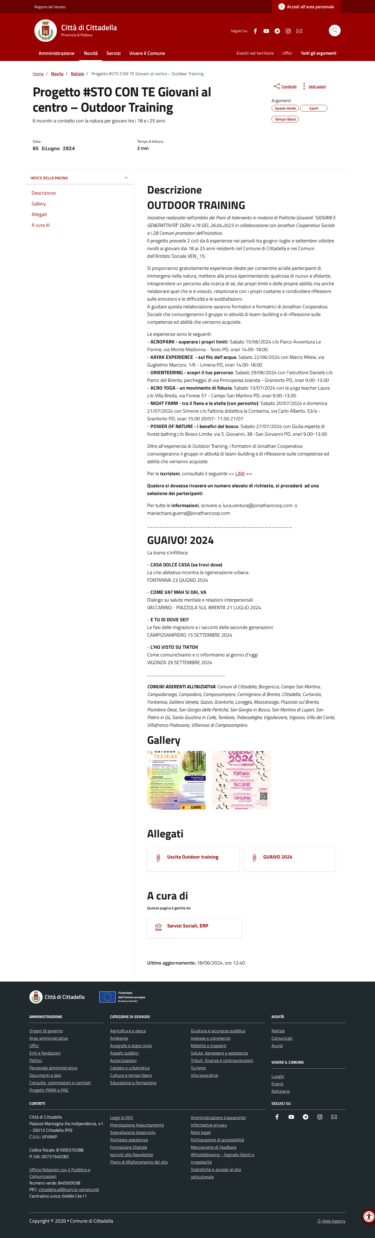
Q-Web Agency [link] (332, 1221)
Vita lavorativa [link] (204, 1075)
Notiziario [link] (281, 1091)
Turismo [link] (198, 1067)
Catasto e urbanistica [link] (130, 1067)
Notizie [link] (278, 1030)
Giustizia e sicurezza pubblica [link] (218, 1030)
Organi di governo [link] (46, 1030)
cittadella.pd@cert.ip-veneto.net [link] (69, 1189)
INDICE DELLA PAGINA (49, 178)
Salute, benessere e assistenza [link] (219, 1053)
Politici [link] (35, 1060)
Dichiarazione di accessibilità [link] (217, 1139)
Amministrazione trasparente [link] (218, 1117)
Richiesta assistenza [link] (129, 1139)
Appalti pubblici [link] (124, 1053)
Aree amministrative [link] (48, 1038)
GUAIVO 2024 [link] (277, 856)
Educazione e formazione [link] (133, 1082)
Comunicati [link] (282, 1038)
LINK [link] (240, 473)
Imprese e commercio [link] (210, 1038)
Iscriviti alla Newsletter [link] (131, 1154)
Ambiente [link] (119, 1038)
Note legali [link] (201, 1132)
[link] (306, 6)
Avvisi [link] (277, 1045)
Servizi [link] (114, 53)
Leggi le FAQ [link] (121, 1117)
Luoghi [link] (278, 1076)
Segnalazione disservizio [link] (132, 1132)
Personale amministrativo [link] (53, 1067)
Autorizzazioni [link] (123, 1060)
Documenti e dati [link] (45, 1075)
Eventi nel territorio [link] (255, 53)
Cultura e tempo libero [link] (131, 1075)
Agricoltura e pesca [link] (128, 1030)
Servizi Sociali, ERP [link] (187, 925)
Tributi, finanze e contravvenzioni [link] (222, 1060)
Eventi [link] (278, 1083)
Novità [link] (91, 53)
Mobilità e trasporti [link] (208, 1045)
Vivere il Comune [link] (147, 53)
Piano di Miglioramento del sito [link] (139, 1162)
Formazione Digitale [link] (128, 1147)
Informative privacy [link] (209, 1125)
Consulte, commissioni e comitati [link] (60, 1082)
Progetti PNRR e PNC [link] (49, 1090)
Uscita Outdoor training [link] (193, 856)
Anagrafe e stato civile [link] (131, 1045)
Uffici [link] (287, 53)
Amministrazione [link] (56, 53)
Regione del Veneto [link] (49, 7)
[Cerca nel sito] (335, 31)
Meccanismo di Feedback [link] (214, 1147)
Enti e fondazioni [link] (45, 1053)
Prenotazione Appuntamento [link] (137, 1125)
